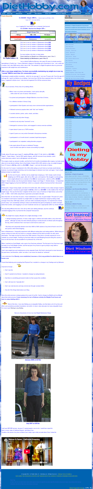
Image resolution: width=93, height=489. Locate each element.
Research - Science (71, 68)
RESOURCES (19, 13)
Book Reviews (70, 44)
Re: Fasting (69, 60)
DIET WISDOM (38, 13)
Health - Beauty (70, 54)
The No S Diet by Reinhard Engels (75, 76)
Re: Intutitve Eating (71, 62)
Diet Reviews (69, 46)
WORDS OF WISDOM (61, 13)
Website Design (72, 488)
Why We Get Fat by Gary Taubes (75, 78)
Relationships (70, 66)
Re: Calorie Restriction (72, 58)
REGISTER (89, 15)
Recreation (69, 64)
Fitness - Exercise (71, 50)
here (24, 42)
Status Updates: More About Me (75, 72)
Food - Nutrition (70, 52)
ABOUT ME (9, 13)
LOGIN (85, 15)
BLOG (3, 13)
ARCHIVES (87, 13)
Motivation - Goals (71, 56)
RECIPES (29, 13)
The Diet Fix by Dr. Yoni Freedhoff (75, 74)
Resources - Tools (71, 70)
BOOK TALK (48, 13)
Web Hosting (80, 488)
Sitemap (60, 474)
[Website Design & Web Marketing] (88, 488)
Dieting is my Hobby (17, 308)
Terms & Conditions (67, 474)
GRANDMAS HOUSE (76, 13)
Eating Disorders (70, 48)
